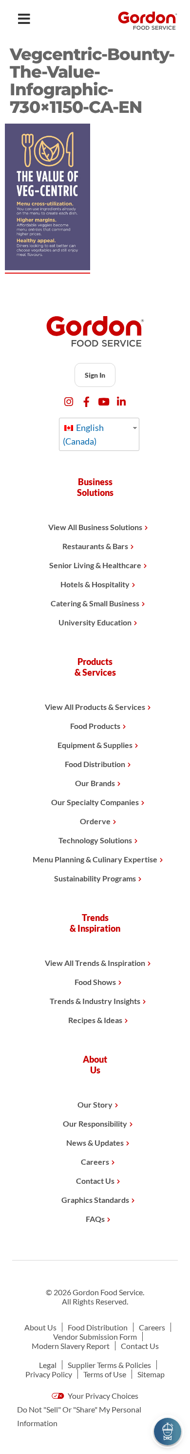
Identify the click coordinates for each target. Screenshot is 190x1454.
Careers (95, 1161)
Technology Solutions (95, 840)
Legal (48, 1364)
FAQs (95, 1218)
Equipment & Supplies (95, 744)
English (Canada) (83, 434)
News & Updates (95, 1142)
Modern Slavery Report (71, 1345)
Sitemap (151, 1374)
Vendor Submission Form (95, 1336)
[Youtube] (104, 402)
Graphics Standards (95, 1199)
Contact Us (95, 1180)
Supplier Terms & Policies (109, 1364)
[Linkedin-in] (121, 402)
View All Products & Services (95, 706)
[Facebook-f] (86, 402)
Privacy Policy (48, 1374)
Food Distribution (95, 764)
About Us (40, 1327)
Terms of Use (104, 1374)
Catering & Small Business (95, 603)
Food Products (95, 725)
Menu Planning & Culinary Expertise (95, 859)
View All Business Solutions (95, 527)
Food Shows (95, 981)
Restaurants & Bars (95, 546)
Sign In (95, 375)
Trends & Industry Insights (95, 1000)
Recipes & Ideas (95, 1020)
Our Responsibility (95, 1123)
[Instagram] (69, 402)
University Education (95, 622)
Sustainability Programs (95, 878)
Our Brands (95, 783)
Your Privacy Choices (102, 1395)
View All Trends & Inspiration (95, 962)
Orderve (95, 821)
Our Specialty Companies (95, 802)
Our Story (95, 1104)
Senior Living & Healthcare (95, 565)
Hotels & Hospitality (95, 584)
